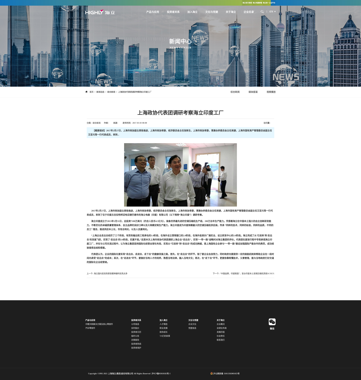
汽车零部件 (90, 328)
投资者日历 (136, 332)
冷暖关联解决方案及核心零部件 (99, 324)
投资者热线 (136, 344)
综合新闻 (235, 92)
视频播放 (271, 92)
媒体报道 (253, 92)
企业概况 (221, 324)
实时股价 (135, 328)
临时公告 (135, 336)
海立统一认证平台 (269, 3)
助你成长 (164, 332)
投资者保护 (136, 348)
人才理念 (164, 324)
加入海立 (192, 12)
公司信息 (135, 324)
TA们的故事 (165, 336)
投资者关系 (173, 12)
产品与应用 (152, 12)
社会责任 (221, 336)
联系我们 (221, 340)
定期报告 (135, 340)
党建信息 (192, 328)
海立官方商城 (247, 3)
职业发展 (164, 328)
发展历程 (221, 332)
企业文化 (192, 324)
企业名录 (249, 12)
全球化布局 (222, 328)
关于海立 (231, 12)
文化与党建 (211, 12)
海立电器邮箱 (257, 3)
